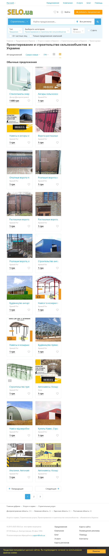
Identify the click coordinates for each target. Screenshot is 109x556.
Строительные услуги (46, 506)
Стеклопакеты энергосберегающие (20, 93)
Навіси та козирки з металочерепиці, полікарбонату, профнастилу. (49, 303)
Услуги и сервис (29, 506)
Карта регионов (61, 542)
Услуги (80, 3)
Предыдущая (17, 488)
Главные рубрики (13, 506)
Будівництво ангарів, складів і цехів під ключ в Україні (20, 303)
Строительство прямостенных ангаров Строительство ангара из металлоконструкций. (20, 386)
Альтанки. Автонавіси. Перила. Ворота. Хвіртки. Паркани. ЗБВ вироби (20, 470)
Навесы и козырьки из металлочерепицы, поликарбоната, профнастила (20, 344)
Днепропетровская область (17, 511)
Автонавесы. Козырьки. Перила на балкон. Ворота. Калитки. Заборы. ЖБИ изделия (49, 386)
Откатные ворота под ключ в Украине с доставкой (20, 177)
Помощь (98, 3)
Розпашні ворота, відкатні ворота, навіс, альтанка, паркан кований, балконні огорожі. (20, 261)
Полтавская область (81, 511)
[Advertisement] (84, 79)
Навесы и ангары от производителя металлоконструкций (20, 135)
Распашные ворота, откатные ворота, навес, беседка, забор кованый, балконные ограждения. (49, 219)
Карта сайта (85, 526)
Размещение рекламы (89, 530)
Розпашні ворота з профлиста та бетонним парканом (49, 177)
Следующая (51, 488)
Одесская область (61, 511)
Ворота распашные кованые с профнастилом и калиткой (49, 135)
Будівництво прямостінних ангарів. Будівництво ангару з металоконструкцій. (49, 344)
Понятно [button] (96, 551)
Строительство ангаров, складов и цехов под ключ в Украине (49, 261)
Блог (89, 3)
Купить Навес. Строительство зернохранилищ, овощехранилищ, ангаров (49, 428)
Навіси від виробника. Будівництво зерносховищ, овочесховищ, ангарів (20, 428)
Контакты (83, 538)
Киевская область (41, 511)
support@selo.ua (38, 535)
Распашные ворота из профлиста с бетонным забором (20, 219)
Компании (68, 3)
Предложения (53, 3)
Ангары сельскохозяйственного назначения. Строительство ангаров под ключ (49, 93)
